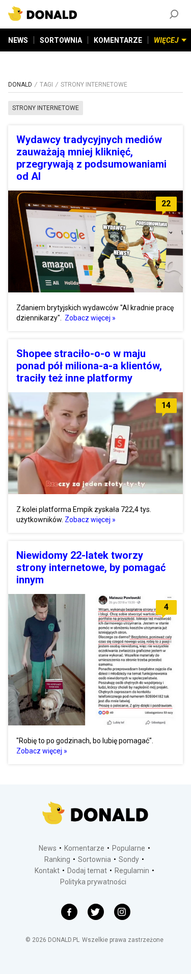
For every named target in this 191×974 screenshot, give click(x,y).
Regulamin (132, 871)
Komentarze (84, 848)
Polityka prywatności (93, 882)
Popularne (128, 848)
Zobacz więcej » (90, 318)
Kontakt (47, 871)
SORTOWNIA (61, 40)
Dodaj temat (87, 871)
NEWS (18, 40)
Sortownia (94, 859)
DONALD (20, 84)
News (48, 848)
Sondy (129, 859)
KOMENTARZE (118, 40)
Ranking (57, 859)
